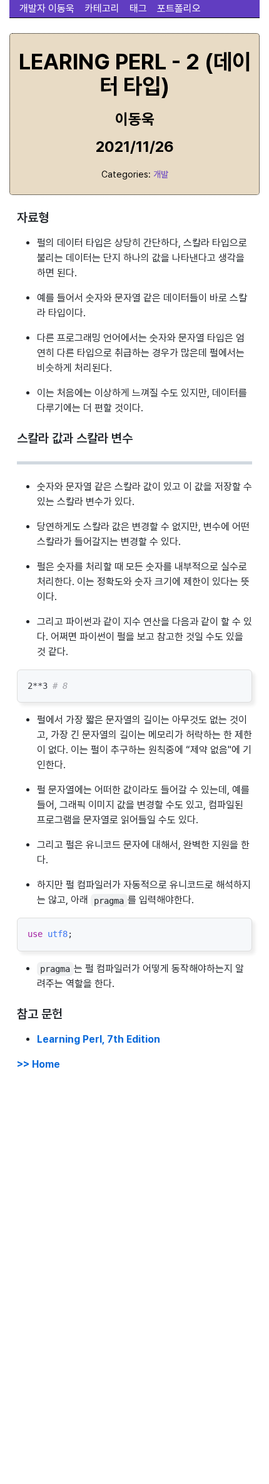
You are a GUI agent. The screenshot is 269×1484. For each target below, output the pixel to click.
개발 (160, 174)
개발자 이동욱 (46, 8)
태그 (138, 8)
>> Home (38, 1064)
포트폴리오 (179, 8)
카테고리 (101, 8)
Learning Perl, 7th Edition (98, 1039)
